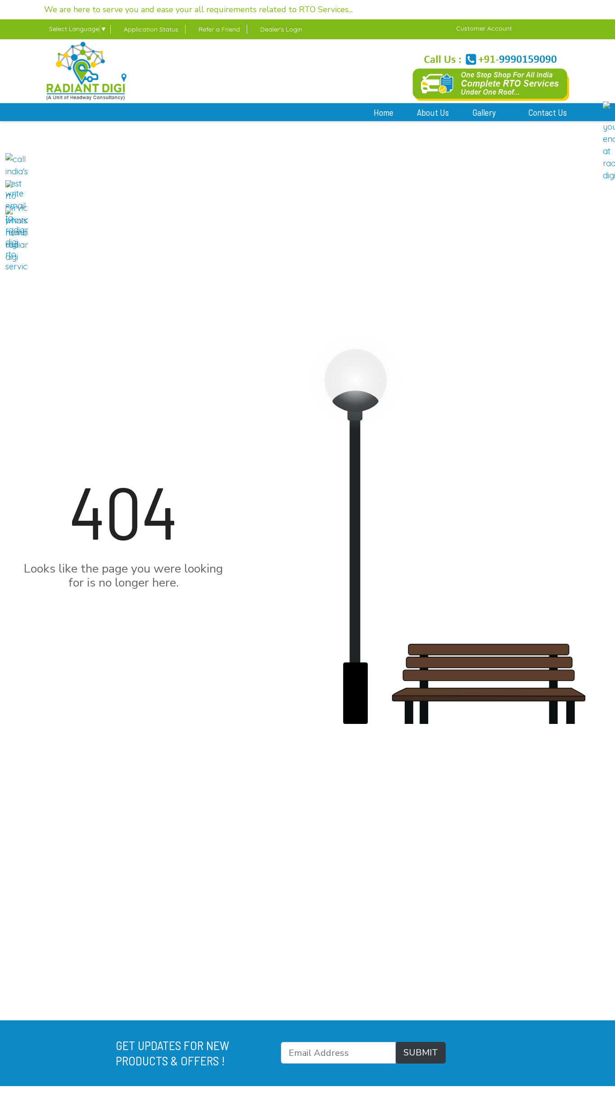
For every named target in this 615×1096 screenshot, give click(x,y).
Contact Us (547, 112)
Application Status (150, 29)
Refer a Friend (218, 29)
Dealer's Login (280, 29)
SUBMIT (420, 1052)
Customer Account (484, 28)
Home (383, 112)
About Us (433, 112)
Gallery (484, 112)
